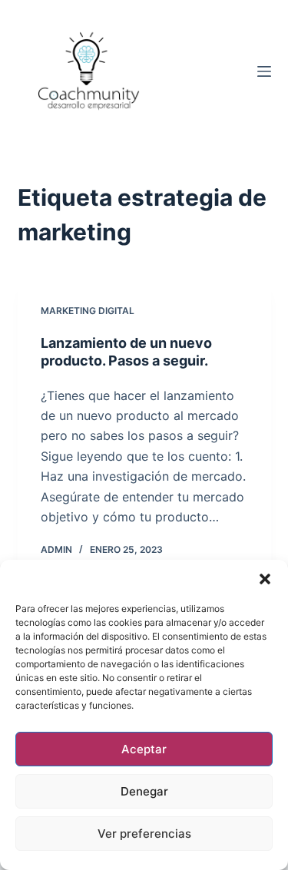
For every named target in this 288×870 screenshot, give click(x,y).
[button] (265, 579)
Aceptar (144, 749)
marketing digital (87, 310)
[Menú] (264, 71)
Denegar (144, 791)
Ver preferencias (144, 833)
